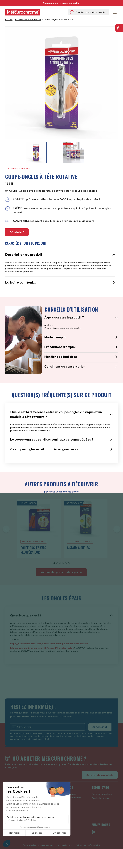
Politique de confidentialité (88, 845)
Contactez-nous (100, 798)
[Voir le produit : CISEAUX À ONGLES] (86, 523)
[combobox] (88, 12)
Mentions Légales (64, 845)
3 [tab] (60, 563)
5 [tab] (66, 563)
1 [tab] (54, 563)
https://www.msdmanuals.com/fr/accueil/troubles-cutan (42, 647)
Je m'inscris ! (99, 726)
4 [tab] (63, 563)
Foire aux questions (102, 793)
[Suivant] (116, 529)
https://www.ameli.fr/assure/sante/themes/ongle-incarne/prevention (49, 643)
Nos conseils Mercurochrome (72, 795)
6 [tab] (69, 563)
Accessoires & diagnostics (28, 19)
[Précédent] (6, 529)
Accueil (8, 19)
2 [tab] (57, 563)
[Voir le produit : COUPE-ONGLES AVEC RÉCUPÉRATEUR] (39, 523)
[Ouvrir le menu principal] (114, 12)
